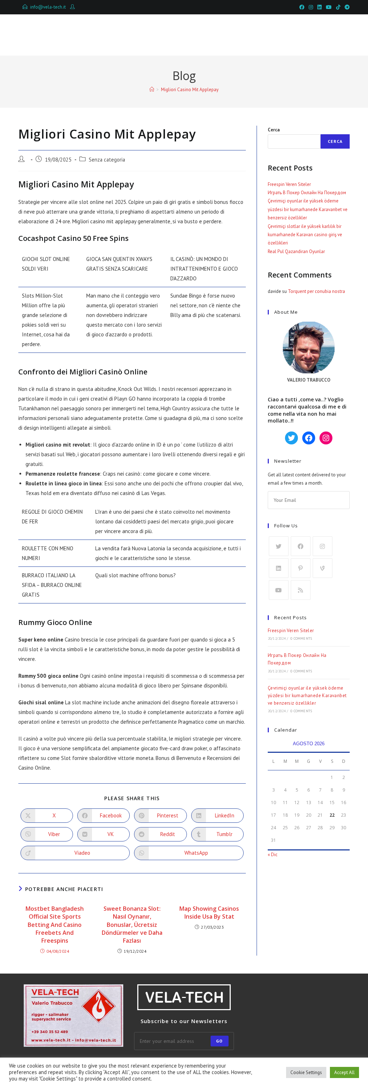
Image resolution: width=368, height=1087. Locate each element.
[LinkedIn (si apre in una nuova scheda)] (319, 7)
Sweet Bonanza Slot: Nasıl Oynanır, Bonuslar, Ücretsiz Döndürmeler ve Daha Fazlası (132, 925)
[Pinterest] (300, 568)
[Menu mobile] (316, 35)
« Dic (272, 855)
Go (219, 1041)
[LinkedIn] (279, 568)
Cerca (274, 130)
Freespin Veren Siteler (289, 184)
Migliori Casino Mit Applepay (189, 90)
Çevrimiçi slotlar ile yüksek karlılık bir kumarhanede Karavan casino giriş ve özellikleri (305, 234)
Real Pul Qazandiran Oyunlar (296, 251)
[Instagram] (322, 546)
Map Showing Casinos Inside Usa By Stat (209, 912)
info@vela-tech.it (48, 7)
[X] (279, 546)
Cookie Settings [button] (306, 1072)
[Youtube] (279, 590)
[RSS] (300, 590)
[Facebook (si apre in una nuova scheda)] (302, 7)
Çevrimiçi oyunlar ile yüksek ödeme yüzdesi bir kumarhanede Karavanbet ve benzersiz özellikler (308, 209)
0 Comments (301, 638)
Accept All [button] (344, 1072)
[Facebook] (300, 546)
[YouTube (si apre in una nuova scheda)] (329, 7)
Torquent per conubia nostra (316, 291)
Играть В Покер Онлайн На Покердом (307, 193)
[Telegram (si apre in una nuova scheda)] (346, 7)
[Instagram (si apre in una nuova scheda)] (311, 7)
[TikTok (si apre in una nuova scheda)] (338, 7)
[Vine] (322, 568)
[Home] (152, 90)
